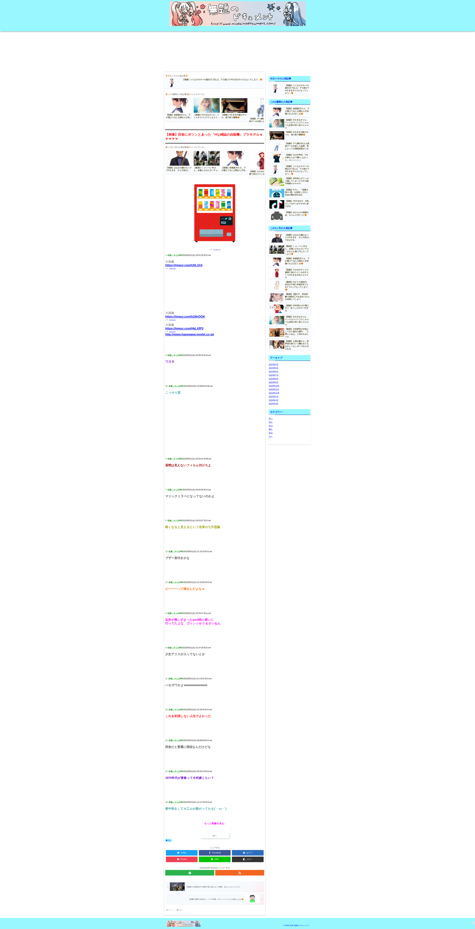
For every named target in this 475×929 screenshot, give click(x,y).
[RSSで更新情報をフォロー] (239, 873)
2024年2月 (273, 400)
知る (271, 433)
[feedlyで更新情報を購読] (189, 873)
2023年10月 (274, 386)
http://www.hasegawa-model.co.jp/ (189, 334)
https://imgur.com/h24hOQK (185, 316)
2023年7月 (273, 375)
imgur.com (172, 268)
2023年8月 (273, 379)
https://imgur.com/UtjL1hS (183, 265)
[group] (179, 109)
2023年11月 (274, 389)
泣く (271, 436)
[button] (260, 111)
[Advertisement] (237, 50)
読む (271, 422)
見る (169, 840)
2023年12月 (274, 393)
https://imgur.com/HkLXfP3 (184, 328)
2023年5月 (273, 368)
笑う (271, 419)
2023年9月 (273, 382)
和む (271, 429)
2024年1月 (273, 397)
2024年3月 (273, 404)
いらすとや (216, 249)
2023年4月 (273, 364)
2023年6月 (273, 372)
